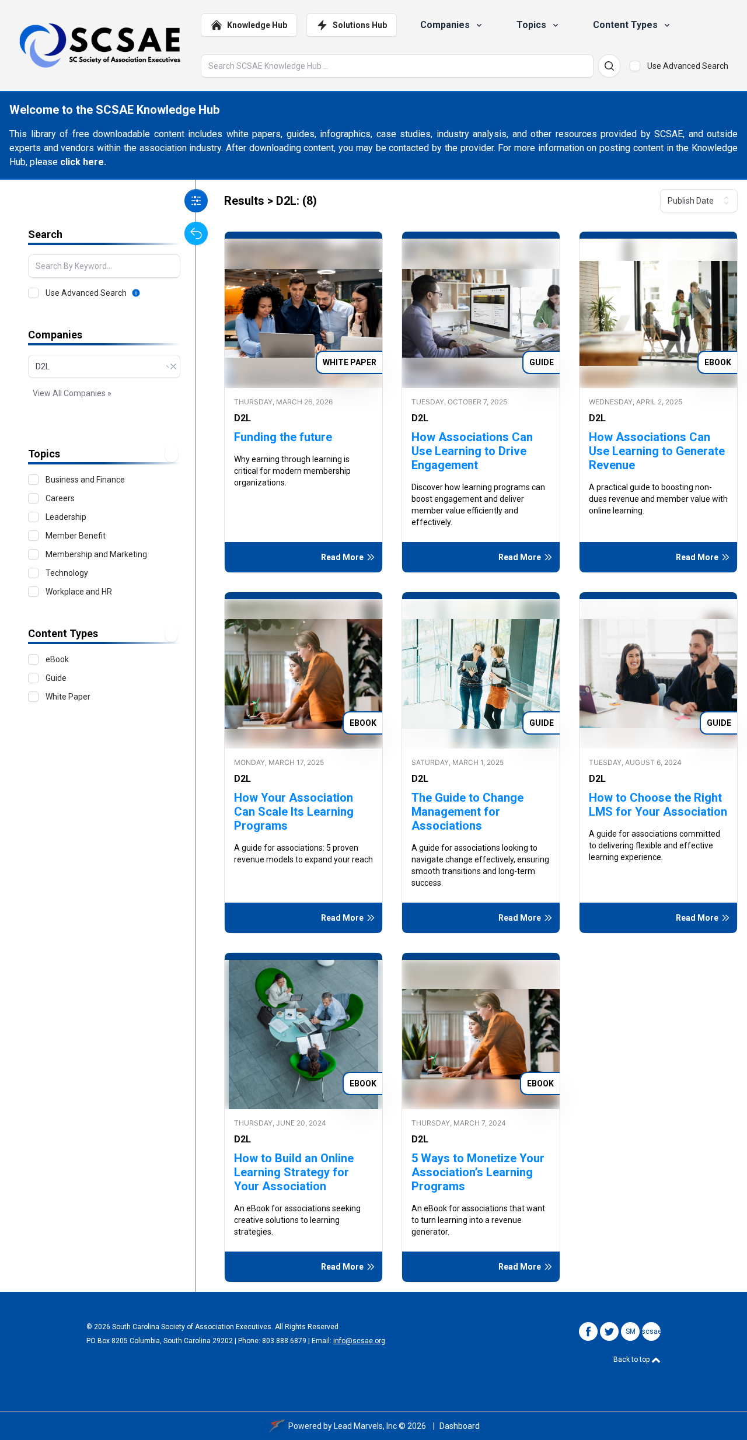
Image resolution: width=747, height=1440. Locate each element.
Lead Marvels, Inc (365, 1426)
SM (631, 1331)
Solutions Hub (360, 25)
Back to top (632, 1359)
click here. (83, 161)
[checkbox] (635, 66)
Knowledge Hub (257, 25)
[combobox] (104, 366)
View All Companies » (72, 393)
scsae (651, 1331)
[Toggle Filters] (196, 200)
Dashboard (459, 1426)
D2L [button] (242, 418)
